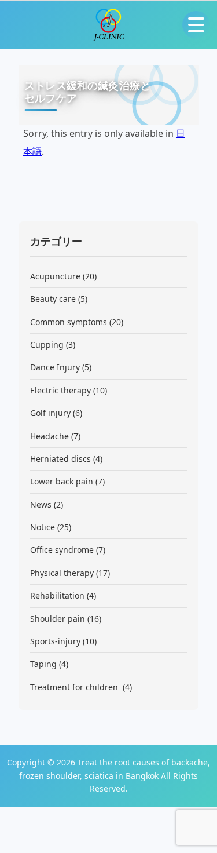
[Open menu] (196, 25)
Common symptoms (68, 321)
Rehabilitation (57, 595)
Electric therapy (60, 390)
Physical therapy (62, 572)
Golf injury (50, 412)
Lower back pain (61, 481)
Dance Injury (55, 367)
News (41, 504)
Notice (42, 527)
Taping (43, 663)
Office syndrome (62, 549)
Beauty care (53, 298)
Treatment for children (75, 686)
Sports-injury (55, 641)
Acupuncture (55, 276)
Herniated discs (60, 458)
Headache (49, 436)
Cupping (47, 344)
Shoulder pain (57, 618)
